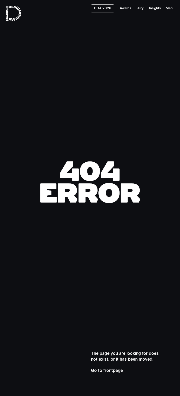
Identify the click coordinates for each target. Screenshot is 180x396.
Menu (170, 8)
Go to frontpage (107, 370)
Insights (155, 8)
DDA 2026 (102, 8)
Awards (125, 8)
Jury (140, 8)
